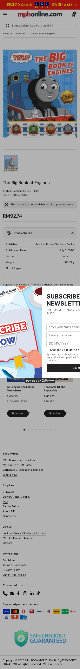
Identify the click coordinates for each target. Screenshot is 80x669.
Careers (7, 543)
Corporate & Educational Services (23, 469)
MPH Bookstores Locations (19, 460)
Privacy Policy (11, 570)
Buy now (17, 413)
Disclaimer (9, 560)
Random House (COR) (26, 191)
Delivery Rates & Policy (16, 496)
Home (6, 33)
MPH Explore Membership (18, 538)
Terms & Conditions (15, 565)
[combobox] (40, 25)
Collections (20, 33)
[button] (73, 15)
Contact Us (10, 516)
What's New (10, 474)
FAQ (5, 501)
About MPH (10, 511)
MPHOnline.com (52, 664)
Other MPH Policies (14, 574)
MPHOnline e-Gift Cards (17, 465)
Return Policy (11, 506)
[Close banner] (76, 5)
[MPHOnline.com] (39, 15)
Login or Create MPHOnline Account (24, 533)
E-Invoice (8, 492)
